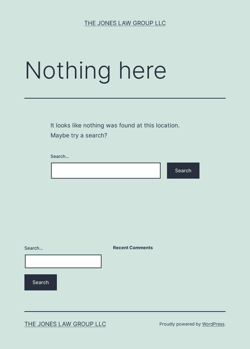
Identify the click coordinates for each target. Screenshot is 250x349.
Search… (60, 156)
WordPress (213, 324)
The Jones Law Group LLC (125, 23)
